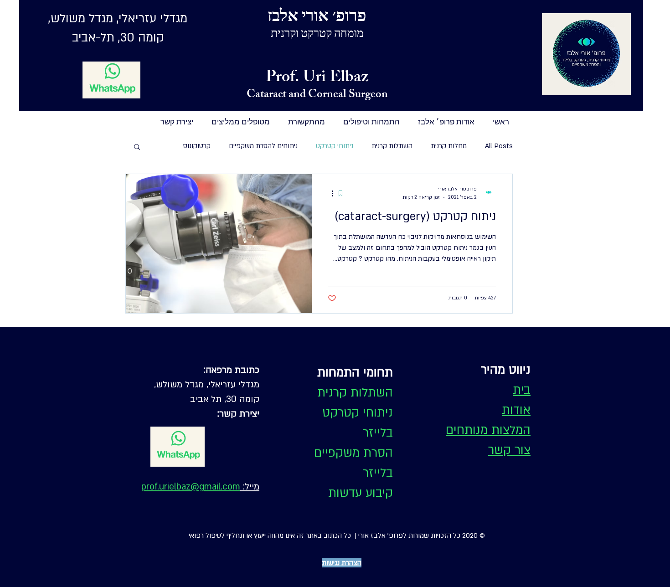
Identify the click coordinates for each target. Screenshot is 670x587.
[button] (137, 147)
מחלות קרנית (449, 145)
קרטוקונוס (197, 145)
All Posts (499, 145)
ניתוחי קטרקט (334, 145)
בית (522, 390)
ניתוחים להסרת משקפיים (263, 145)
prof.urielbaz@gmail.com (190, 487)
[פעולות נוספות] (329, 193)
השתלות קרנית (391, 145)
